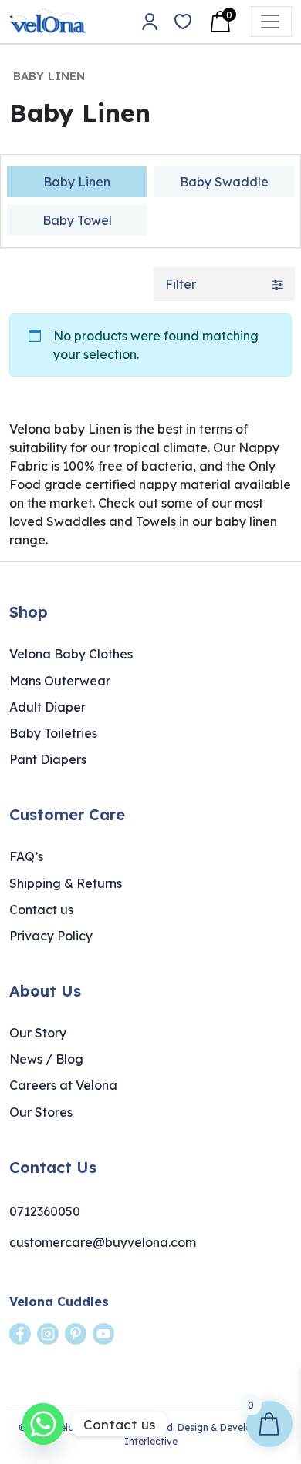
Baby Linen (76, 181)
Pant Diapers (47, 759)
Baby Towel (77, 220)
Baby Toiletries (53, 733)
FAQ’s (26, 856)
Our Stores (41, 1112)
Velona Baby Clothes (71, 654)
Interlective (151, 1441)
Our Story (37, 1032)
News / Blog (46, 1059)
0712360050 (44, 1211)
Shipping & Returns (65, 883)
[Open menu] (270, 21)
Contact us (41, 909)
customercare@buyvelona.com (102, 1242)
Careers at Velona (63, 1085)
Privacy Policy (51, 935)
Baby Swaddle (224, 181)
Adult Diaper (47, 707)
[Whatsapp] (43, 1424)
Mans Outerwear (59, 680)
